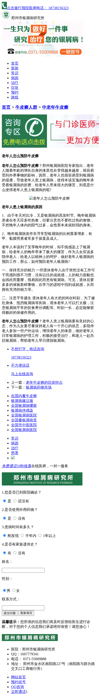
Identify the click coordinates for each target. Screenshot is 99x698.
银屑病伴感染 (22, 410)
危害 (14, 453)
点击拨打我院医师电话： (38, 8)
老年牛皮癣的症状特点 (44, 382)
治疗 (14, 83)
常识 (14, 73)
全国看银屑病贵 (24, 420)
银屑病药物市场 (39, 387)
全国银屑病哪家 (24, 405)
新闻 (14, 68)
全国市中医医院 (24, 425)
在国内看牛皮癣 (24, 396)
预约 (14, 92)
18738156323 (21, 357)
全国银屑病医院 (24, 415)
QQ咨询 (17, 687)
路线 (14, 97)
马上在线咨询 (22, 374)
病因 (14, 78)
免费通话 (9, 466)
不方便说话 (20, 365)
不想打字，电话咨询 (27, 349)
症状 (14, 88)
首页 (14, 63)
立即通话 (18, 692)
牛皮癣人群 (26, 107)
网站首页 (18, 677)
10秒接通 (24, 466)
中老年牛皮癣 (55, 107)
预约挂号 (18, 682)
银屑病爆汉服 (22, 401)
